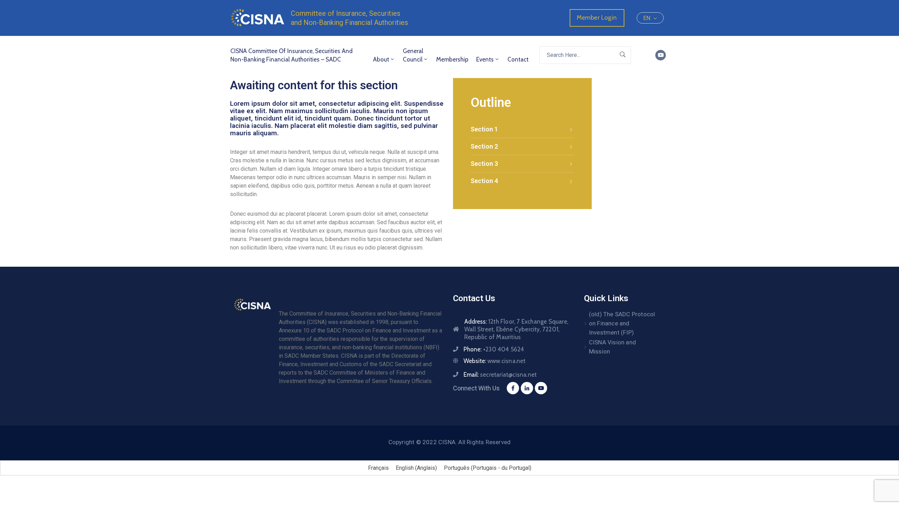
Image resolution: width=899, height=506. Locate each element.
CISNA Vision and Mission (612, 347)
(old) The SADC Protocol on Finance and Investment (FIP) (622, 323)
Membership (452, 59)
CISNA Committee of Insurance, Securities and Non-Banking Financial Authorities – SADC (291, 55)
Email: (500, 374)
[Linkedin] (527, 388)
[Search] (623, 55)
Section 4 (484, 180)
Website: (495, 360)
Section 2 (484, 146)
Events (485, 59)
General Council (413, 55)
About (381, 59)
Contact (518, 59)
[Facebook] (513, 388)
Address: (516, 329)
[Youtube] (660, 55)
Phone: (494, 349)
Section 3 (484, 163)
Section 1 (484, 129)
